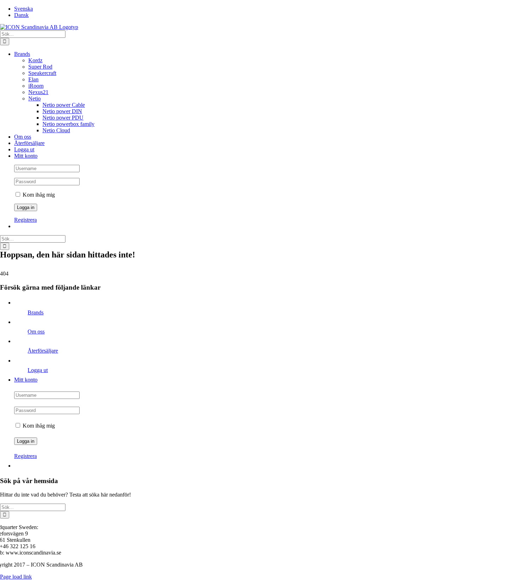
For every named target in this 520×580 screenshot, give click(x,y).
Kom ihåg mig (38, 195)
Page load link (16, 577)
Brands (36, 312)
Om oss (36, 332)
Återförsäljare (43, 351)
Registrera (25, 220)
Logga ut (38, 370)
